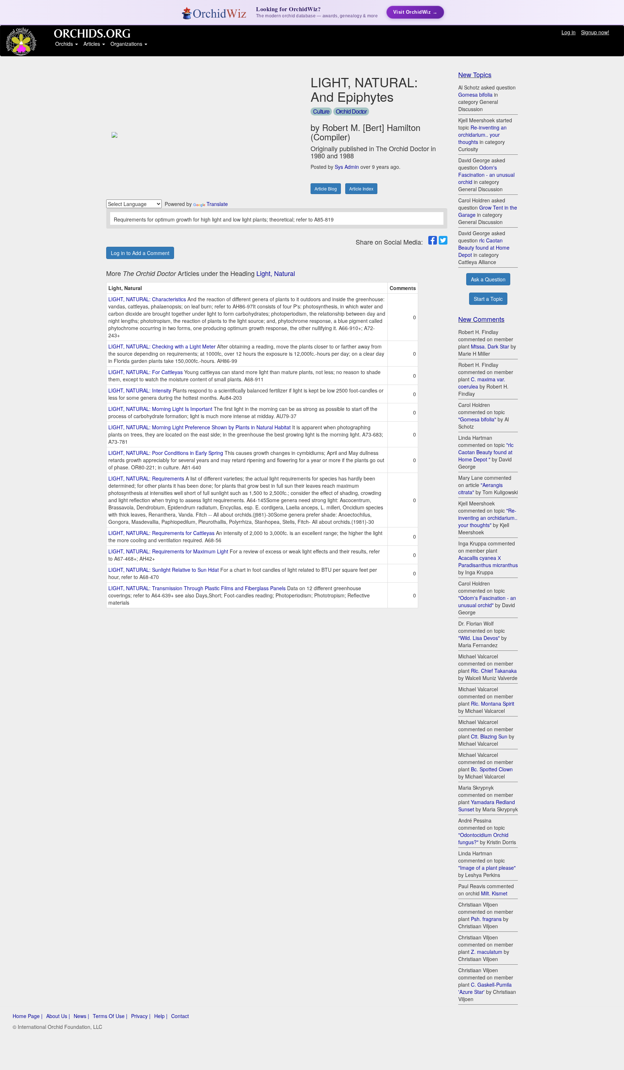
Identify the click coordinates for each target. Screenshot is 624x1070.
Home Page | (28, 1015)
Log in (569, 32)
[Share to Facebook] (432, 240)
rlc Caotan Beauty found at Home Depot (484, 247)
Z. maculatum (486, 951)
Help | (161, 1015)
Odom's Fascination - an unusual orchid (486, 174)
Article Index (361, 188)
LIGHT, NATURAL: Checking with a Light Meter (162, 346)
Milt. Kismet (494, 893)
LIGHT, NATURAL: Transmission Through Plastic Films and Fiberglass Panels (197, 588)
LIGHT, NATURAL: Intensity (139, 390)
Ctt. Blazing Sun (489, 736)
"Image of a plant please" (487, 867)
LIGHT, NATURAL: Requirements (146, 478)
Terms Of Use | (110, 1015)
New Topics (474, 74)
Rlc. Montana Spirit (492, 703)
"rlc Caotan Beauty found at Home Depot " (486, 452)
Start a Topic (488, 298)
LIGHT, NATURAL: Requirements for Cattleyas (161, 532)
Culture (321, 111)
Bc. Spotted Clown (492, 769)
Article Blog (326, 188)
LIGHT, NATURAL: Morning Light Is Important (160, 408)
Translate (217, 203)
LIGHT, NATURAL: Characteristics (147, 299)
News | (81, 1015)
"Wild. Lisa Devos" (479, 637)
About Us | (58, 1015)
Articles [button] (92, 43)
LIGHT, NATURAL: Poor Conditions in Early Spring (165, 452)
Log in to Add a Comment (140, 252)
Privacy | (141, 1015)
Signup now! (595, 32)
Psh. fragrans (486, 918)
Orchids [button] (64, 43)
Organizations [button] (127, 43)
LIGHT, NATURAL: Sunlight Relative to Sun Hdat (163, 569)
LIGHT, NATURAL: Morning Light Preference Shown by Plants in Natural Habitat (199, 427)
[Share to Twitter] (443, 240)
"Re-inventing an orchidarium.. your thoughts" (487, 518)
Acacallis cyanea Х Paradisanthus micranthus (488, 561)
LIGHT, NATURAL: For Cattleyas (145, 372)
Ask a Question (488, 279)
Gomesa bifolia (475, 94)
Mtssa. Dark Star (490, 346)
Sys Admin (347, 166)
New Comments (481, 319)
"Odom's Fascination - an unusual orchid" (487, 601)
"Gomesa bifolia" (477, 419)
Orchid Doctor (351, 111)
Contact (180, 1015)
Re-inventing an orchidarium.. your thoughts (482, 134)
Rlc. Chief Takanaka (494, 670)
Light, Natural (275, 273)
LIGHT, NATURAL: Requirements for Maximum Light (168, 551)
